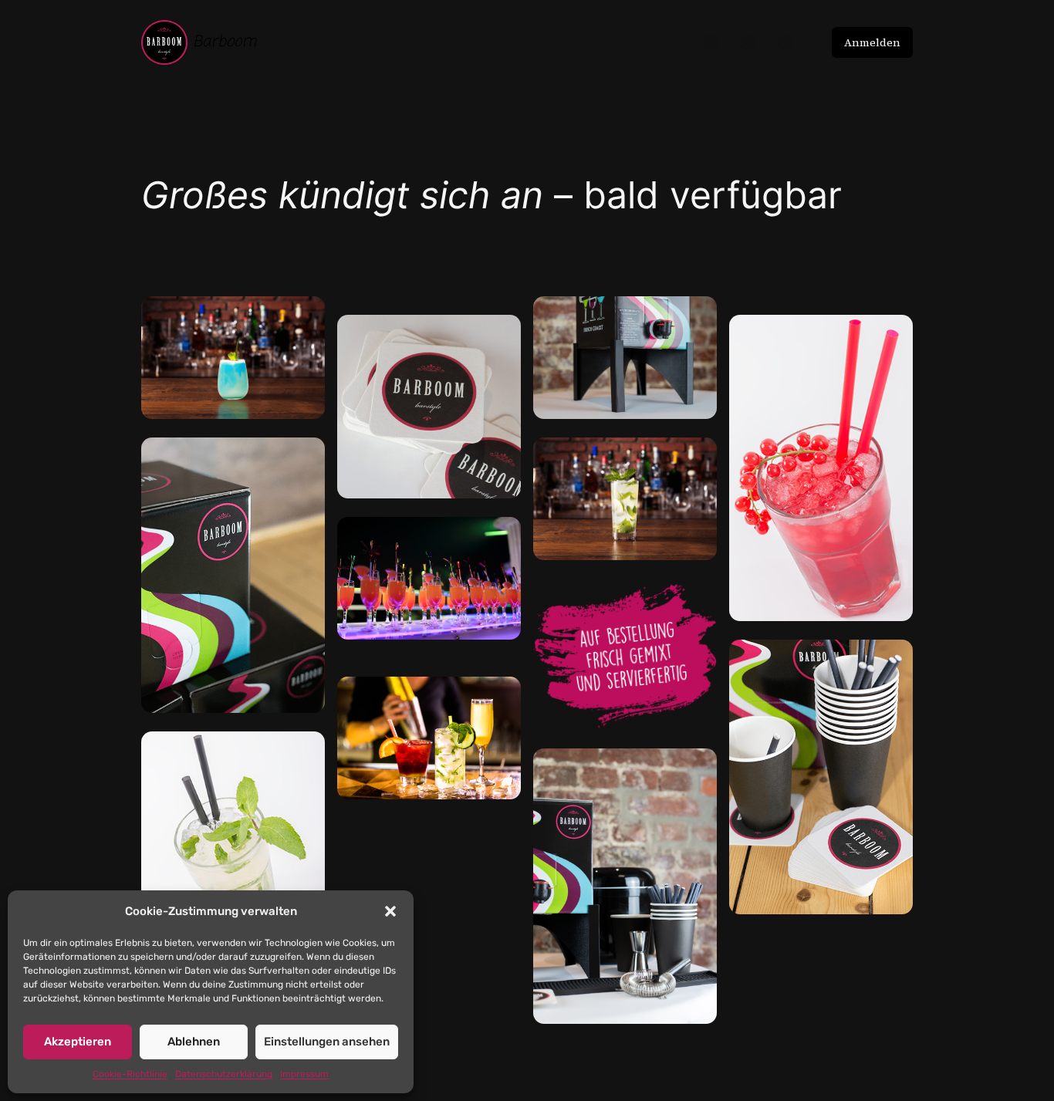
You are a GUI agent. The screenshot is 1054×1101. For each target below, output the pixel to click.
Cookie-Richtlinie (130, 1074)
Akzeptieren (77, 1042)
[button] (390, 911)
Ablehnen (193, 1042)
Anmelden (872, 42)
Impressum (304, 1074)
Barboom (224, 42)
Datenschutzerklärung (223, 1074)
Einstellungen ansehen (327, 1042)
